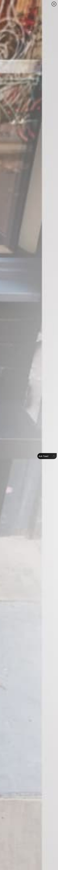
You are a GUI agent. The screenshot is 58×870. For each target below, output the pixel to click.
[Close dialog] (54, 4)
